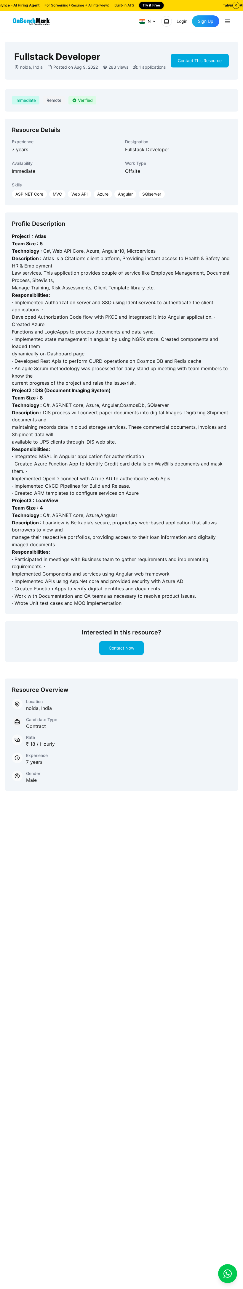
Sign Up (205, 21)
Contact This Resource (200, 60)
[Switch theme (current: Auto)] (166, 21)
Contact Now (121, 647)
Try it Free (151, 5)
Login (182, 21)
